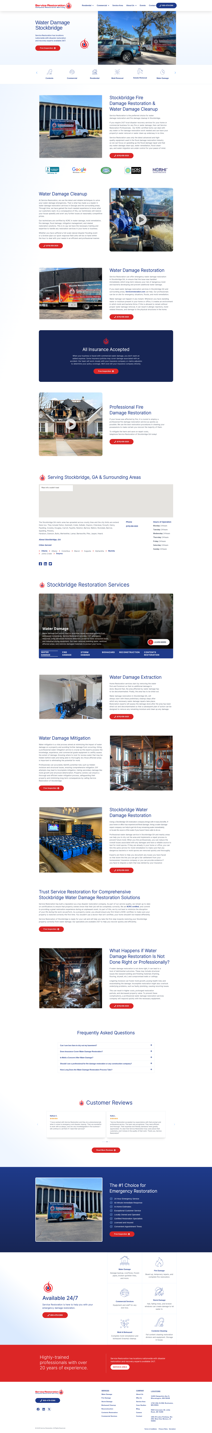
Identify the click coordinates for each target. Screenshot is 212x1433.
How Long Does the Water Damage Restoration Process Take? (86, 1070)
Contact (152, 5)
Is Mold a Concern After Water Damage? (76, 1058)
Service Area (117, 5)
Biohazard (140, 78)
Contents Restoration (109, 1412)
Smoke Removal (49, 78)
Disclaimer (172, 1429)
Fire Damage (94, 78)
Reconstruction (162, 78)
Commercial (102, 5)
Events (143, 5)
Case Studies (141, 1405)
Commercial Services (125, 1301)
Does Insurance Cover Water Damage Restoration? (81, 1051)
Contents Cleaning (159, 1331)
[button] (36, 72)
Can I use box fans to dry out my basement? (78, 1045)
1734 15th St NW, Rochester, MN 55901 (162, 1404)
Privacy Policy (163, 1429)
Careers (139, 1412)
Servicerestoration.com (135, 292)
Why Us (139, 1398)
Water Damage (72, 78)
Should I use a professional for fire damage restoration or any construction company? (96, 1064)
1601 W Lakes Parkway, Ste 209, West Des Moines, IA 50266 (161, 1419)
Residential (86, 5)
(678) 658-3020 (132, 526)
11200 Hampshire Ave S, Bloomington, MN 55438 (160, 1397)
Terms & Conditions (150, 1429)
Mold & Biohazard (124, 1332)
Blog (138, 1409)
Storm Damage (117, 78)
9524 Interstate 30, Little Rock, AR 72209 (160, 1411)
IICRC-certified (133, 907)
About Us (130, 5)
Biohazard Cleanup (108, 1405)
